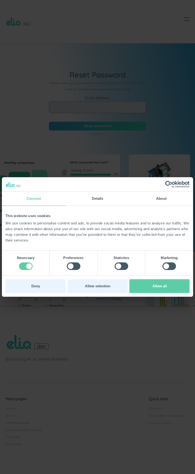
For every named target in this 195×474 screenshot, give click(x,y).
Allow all (159, 286)
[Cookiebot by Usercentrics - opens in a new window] (169, 184)
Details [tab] (97, 198)
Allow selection (97, 286)
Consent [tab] (34, 198)
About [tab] (161, 198)
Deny (35, 286)
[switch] (73, 266)
